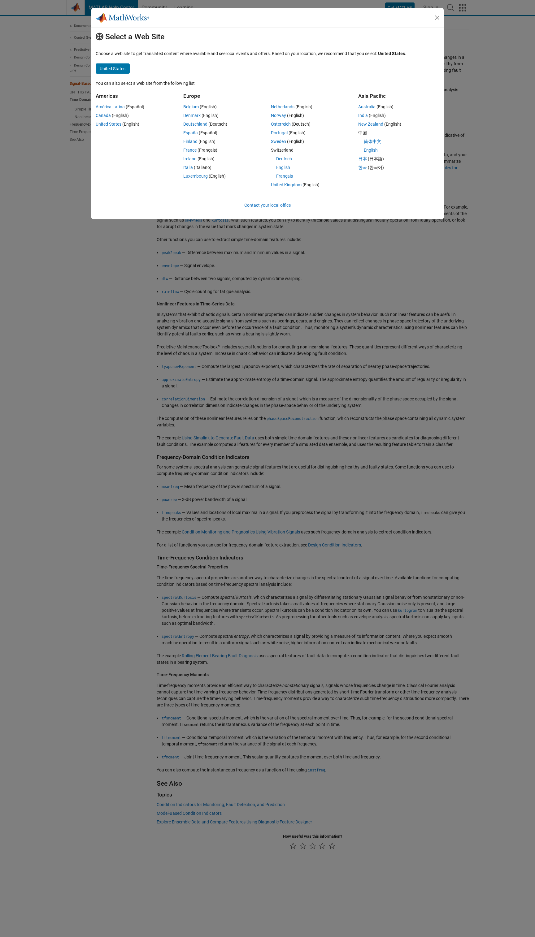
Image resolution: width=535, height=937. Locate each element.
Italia (188, 167)
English (283, 167)
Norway (278, 115)
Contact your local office (267, 205)
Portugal (279, 132)
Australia (367, 106)
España (190, 132)
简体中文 (372, 141)
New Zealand (370, 124)
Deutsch (284, 158)
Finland (190, 141)
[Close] (437, 17)
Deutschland (195, 124)
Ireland (190, 158)
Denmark (192, 115)
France (190, 150)
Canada (103, 115)
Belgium (191, 106)
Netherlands (282, 106)
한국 (362, 167)
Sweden (278, 141)
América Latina (110, 106)
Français (284, 176)
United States (108, 124)
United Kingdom (286, 184)
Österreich (281, 124)
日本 (362, 158)
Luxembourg (195, 176)
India (363, 115)
